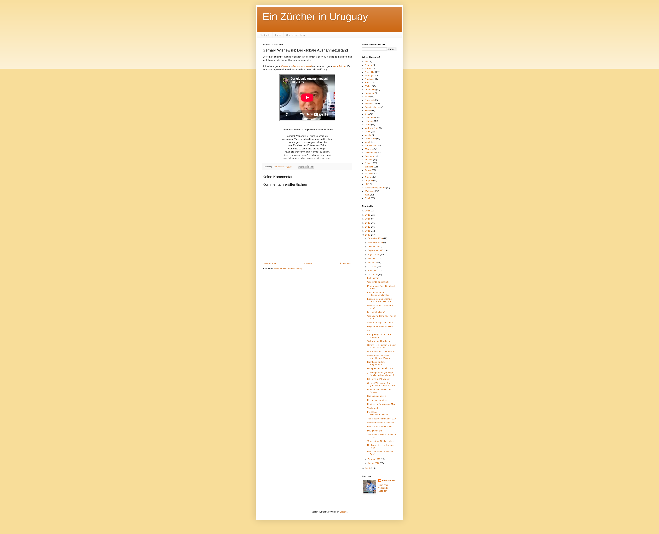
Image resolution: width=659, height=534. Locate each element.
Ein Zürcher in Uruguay (315, 16)
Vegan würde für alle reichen (380, 441)
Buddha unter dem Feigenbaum (376, 363)
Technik (368, 173)
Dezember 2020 (375, 238)
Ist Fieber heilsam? (376, 312)
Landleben (370, 117)
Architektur (370, 72)
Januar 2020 (374, 463)
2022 (368, 227)
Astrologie (369, 75)
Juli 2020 (372, 258)
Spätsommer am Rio (376, 396)
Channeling (370, 89)
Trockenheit (372, 408)
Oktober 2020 (374, 246)
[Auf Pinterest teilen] (312, 166)
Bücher (368, 86)
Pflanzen (369, 149)
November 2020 (375, 242)
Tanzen (368, 170)
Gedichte (369, 103)
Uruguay (369, 180)
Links (278, 35)
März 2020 (373, 274)
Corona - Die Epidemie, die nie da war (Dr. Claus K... (381, 346)
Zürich (368, 198)
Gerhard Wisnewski (302, 66)
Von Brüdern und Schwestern (381, 422)
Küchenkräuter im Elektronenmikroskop (378, 293)
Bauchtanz (370, 79)
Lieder (368, 124)
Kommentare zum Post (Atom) (288, 268)
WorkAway (370, 191)
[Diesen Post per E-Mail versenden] (299, 166)
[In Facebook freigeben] (309, 166)
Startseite (265, 35)
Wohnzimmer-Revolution (378, 341)
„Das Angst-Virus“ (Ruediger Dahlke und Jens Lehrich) (380, 374)
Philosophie (370, 152)
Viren (369, 330)
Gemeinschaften (372, 107)
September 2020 (376, 250)
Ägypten (368, 65)
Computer (369, 93)
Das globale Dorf (375, 431)
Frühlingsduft (373, 278)
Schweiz (369, 163)
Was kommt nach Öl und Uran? (381, 351)
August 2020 (374, 254)
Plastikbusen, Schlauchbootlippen (378, 413)
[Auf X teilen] (306, 166)
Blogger (343, 512)
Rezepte (369, 160)
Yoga (367, 195)
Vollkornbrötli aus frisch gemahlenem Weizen (378, 357)
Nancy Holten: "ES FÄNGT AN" (381, 368)
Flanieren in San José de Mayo (381, 404)
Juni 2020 (372, 262)
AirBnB (368, 69)
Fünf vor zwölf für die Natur (379, 426)
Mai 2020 (372, 266)
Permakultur (370, 145)
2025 (368, 215)
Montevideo (370, 138)
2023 (368, 223)
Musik (367, 142)
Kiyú (367, 114)
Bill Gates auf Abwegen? (378, 379)
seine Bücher (339, 66)
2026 (368, 211)
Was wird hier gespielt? (378, 282)
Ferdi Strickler (389, 480)
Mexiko (368, 135)
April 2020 (373, 270)
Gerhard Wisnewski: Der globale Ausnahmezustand (381, 384)
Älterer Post (345, 263)
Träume (368, 177)
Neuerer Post (269, 263)
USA (367, 184)
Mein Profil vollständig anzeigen (383, 488)
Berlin (367, 82)
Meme (368, 132)
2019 (368, 468)
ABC (367, 61)
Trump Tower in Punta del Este (381, 419)
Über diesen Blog (295, 35)
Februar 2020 (374, 459)
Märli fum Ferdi (372, 128)
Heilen (368, 110)
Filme (367, 96)
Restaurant (370, 156)
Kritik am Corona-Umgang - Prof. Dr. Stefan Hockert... (380, 300)
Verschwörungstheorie (375, 188)
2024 (368, 219)
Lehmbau (369, 121)
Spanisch (369, 167)
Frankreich (370, 100)
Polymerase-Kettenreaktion (380, 326)
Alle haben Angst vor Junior (380, 322)
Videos (284, 66)
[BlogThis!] (302, 166)
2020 (368, 235)
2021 (368, 231)
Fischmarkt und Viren (377, 400)
